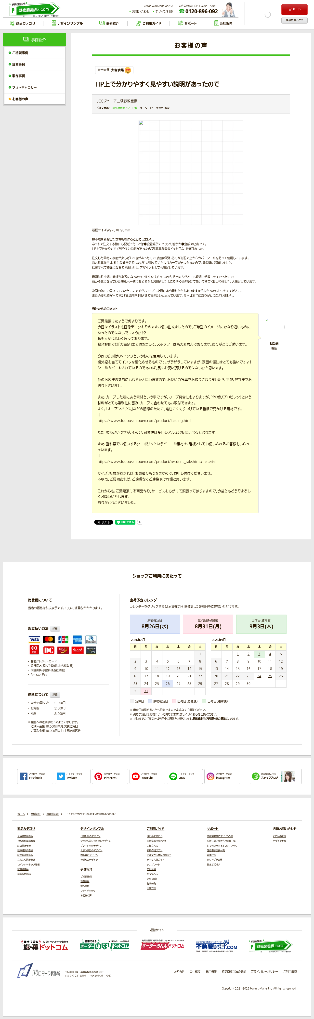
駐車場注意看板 (25, 855)
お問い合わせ (141, 12)
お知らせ (179, 972)
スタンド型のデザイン (91, 850)
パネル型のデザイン (90, 836)
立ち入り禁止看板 (26, 860)
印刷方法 (151, 888)
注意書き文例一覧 (216, 850)
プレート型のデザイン (91, 846)
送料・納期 (152, 879)
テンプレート (153, 864)
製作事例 (18, 76)
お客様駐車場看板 (26, 841)
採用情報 (211, 972)
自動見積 (151, 869)
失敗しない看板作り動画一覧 (221, 841)
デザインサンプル (92, 829)
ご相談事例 (20, 53)
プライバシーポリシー (264, 972)
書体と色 (211, 855)
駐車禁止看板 (24, 846)
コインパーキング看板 (28, 864)
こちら (194, 714)
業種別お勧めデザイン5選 (220, 836)
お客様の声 (20, 99)
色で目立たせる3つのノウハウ (222, 846)
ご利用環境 (290, 972)
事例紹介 (86, 869)
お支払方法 (152, 874)
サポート (213, 829)
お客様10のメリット (157, 841)
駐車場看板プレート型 (125, 108)
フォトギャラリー (24, 87)
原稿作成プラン (154, 850)
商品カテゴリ (26, 829)
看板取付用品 (24, 874)
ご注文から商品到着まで (159, 855)
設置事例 (18, 64)
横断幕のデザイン (89, 855)
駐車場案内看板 (25, 850)
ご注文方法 (152, 846)
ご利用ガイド (155, 829)
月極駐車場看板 (25, 836)
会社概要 (195, 972)
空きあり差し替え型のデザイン (95, 841)
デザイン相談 (164, 12)
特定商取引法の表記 (234, 972)
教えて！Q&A (213, 864)
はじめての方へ (154, 836)
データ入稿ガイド (155, 860)
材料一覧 (151, 883)
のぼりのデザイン (89, 860)
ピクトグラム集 (214, 860)
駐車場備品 (22, 869)
